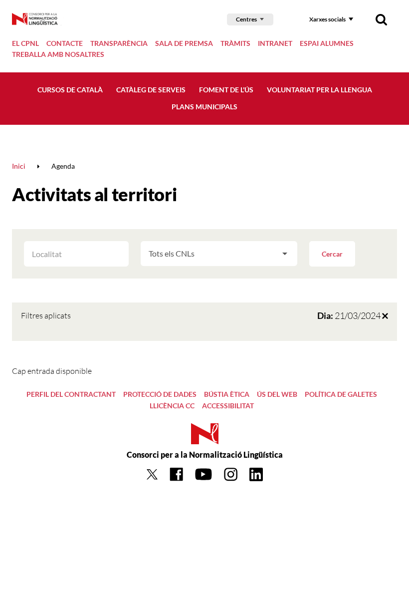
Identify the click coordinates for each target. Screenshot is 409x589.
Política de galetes (341, 394)
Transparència (119, 43)
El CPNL (25, 43)
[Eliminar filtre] (385, 315)
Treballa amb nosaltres (58, 54)
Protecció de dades (160, 394)
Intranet (275, 43)
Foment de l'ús (226, 89)
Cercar (332, 254)
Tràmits (235, 43)
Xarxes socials (327, 19)
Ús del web (277, 394)
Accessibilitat (228, 405)
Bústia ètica (226, 394)
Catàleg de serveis (151, 89)
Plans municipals (204, 106)
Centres (246, 19)
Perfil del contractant (71, 394)
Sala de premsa (184, 43)
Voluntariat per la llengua (319, 89)
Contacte (64, 43)
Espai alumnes (327, 43)
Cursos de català (70, 89)
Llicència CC (172, 405)
